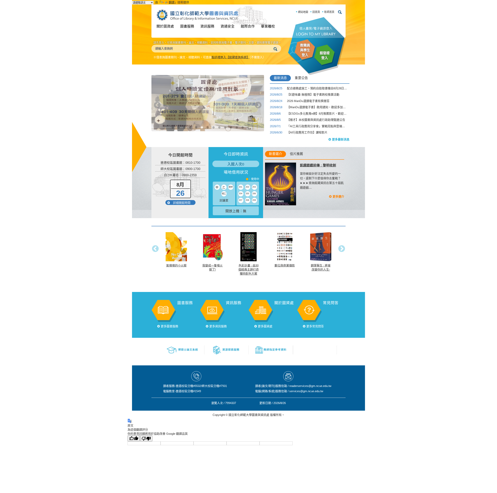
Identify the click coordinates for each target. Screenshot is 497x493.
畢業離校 (268, 26)
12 (237, 122)
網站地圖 (303, 11)
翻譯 (172, 2)
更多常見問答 (315, 326)
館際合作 (248, 26)
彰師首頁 (329, 11)
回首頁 (316, 11)
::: (133, 70)
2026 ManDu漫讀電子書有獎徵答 (308, 101)
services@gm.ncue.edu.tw (306, 391)
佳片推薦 (296, 154)
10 (225, 122)
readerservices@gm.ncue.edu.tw (310, 386)
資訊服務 (207, 26)
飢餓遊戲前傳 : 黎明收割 (318, 165)
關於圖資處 (165, 26)
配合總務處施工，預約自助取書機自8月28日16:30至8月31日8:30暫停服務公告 (317, 88)
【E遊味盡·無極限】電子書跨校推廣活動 (313, 94)
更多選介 (338, 196)
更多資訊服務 (218, 326)
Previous (157, 105)
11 (231, 122)
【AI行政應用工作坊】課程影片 (307, 132)
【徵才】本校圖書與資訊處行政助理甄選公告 (316, 119)
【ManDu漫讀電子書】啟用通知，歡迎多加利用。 (317, 107)
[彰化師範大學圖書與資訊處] (198, 14)
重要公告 (301, 78)
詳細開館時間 (181, 202)
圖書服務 (187, 26)
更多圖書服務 (169, 326)
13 (243, 122)
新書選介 (275, 154)
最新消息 (280, 78)
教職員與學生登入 (305, 50)
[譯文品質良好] (134, 438)
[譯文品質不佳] (146, 438)
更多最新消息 (340, 139)
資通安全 (228, 26)
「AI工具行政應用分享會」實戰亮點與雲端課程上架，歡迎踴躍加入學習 (317, 126)
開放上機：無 (235, 211)
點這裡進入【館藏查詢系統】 (230, 57)
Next (258, 105)
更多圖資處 (265, 326)
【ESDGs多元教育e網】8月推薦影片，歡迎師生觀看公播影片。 (317, 113)
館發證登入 (325, 55)
